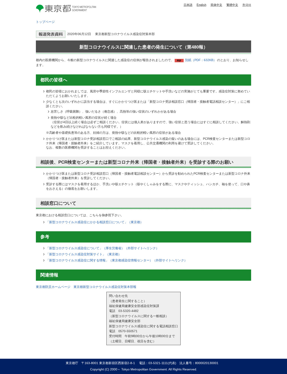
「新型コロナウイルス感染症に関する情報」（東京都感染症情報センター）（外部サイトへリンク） (116, 260)
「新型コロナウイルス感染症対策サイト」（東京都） (83, 254)
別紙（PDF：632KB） (200, 60)
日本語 (188, 5)
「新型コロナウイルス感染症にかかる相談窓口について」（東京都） (94, 222)
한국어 (246, 5)
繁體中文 (232, 5)
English (201, 5)
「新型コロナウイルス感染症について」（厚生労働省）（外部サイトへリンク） (102, 248)
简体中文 (216, 5)
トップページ (45, 22)
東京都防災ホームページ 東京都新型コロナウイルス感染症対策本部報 (86, 287)
